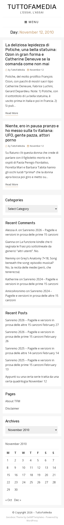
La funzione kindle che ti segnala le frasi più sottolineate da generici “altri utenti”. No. (28, 246)
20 (46, 475)
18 (31, 475)
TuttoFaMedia (32, 7)
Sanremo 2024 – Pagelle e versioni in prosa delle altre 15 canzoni (31, 295)
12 (38, 468)
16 (16, 475)
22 (8, 482)
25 (31, 482)
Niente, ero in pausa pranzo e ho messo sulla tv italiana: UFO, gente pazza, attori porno (32, 133)
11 (31, 468)
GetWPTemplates (35, 517)
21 (54, 475)
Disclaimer (12, 408)
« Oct (8, 500)
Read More (11, 113)
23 (16, 482)
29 (8, 490)
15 (8, 475)
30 (16, 490)
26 (38, 482)
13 (46, 468)
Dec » (17, 500)
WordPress (32, 520)
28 (54, 482)
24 (23, 482)
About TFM (12, 401)
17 (23, 475)
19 (38, 475)
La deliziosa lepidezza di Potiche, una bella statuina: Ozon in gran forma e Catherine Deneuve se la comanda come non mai (31, 54)
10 (23, 468)
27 (46, 482)
